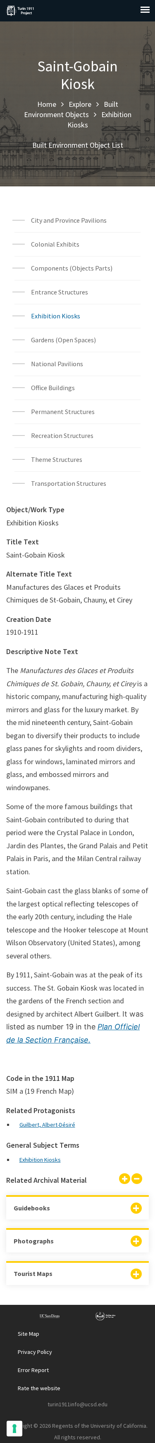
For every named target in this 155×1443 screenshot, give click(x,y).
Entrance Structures (59, 292)
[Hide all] (137, 1179)
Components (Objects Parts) (72, 268)
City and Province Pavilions (69, 220)
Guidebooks (32, 1208)
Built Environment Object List (77, 145)
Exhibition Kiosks (55, 316)
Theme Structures (56, 459)
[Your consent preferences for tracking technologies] (14, 1428)
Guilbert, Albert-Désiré (47, 1124)
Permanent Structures (63, 411)
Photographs (34, 1241)
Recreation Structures (62, 435)
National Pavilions (57, 364)
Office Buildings (53, 388)
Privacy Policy (35, 1352)
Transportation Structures (68, 483)
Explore (80, 104)
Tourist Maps (33, 1273)
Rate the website (39, 1388)
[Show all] (124, 1179)
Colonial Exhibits (55, 244)
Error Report (33, 1370)
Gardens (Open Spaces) (63, 340)
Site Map (28, 1333)
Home (46, 104)
